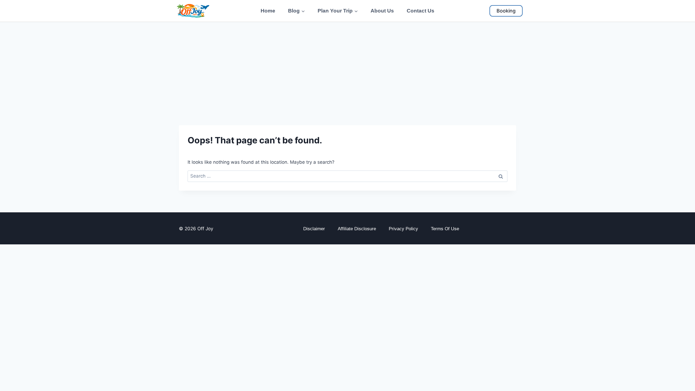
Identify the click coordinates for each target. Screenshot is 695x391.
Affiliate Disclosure (357, 228)
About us (382, 11)
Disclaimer (314, 228)
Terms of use (445, 228)
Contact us (420, 11)
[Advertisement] (347, 63)
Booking (506, 11)
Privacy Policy (403, 228)
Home (268, 11)
